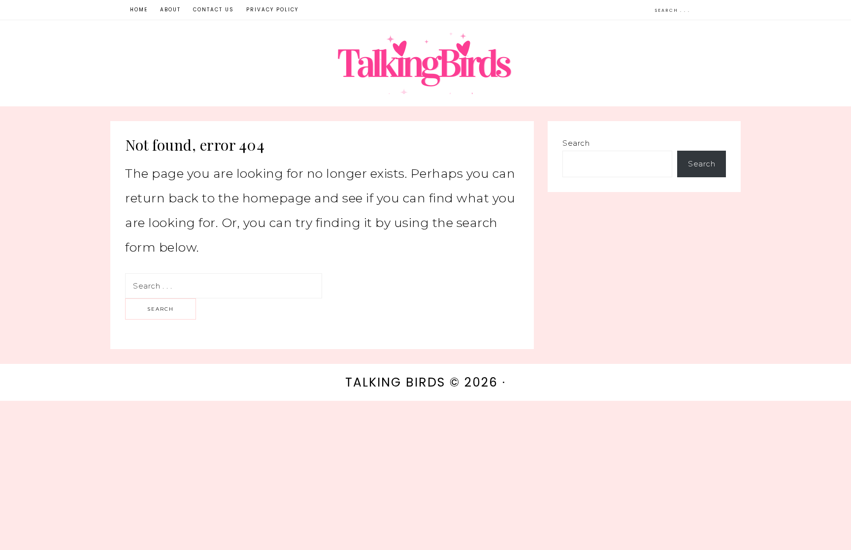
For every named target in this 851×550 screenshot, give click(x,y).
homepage (276, 198)
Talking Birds (425, 63)
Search (575, 143)
